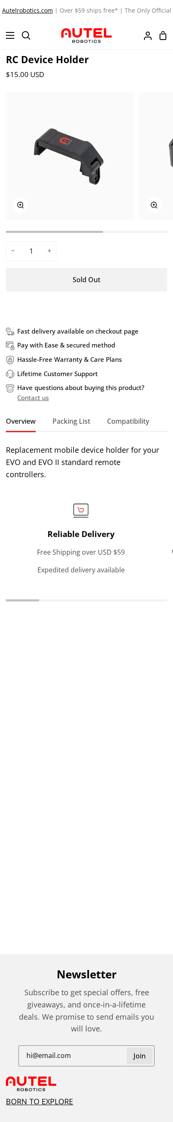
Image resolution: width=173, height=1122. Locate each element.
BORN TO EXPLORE (39, 1101)
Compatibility (128, 421)
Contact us (33, 397)
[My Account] (144, 35)
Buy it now (86, 307)
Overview (21, 421)
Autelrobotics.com (27, 10)
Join (140, 1056)
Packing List (71, 421)
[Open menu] (7, 35)
